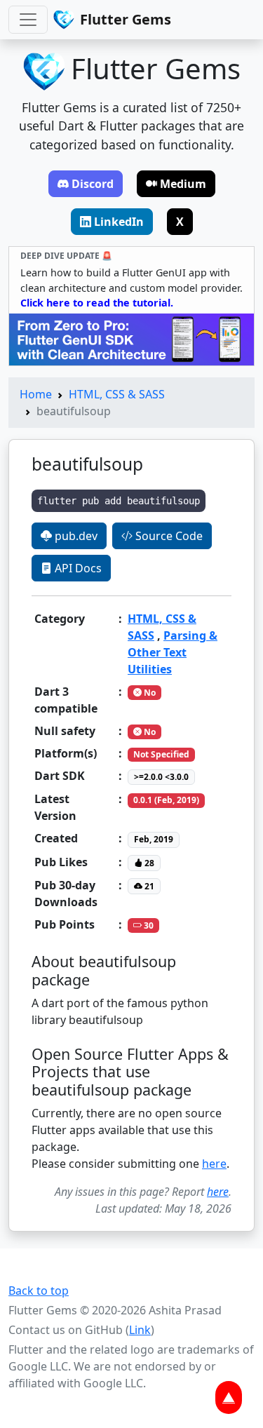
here (214, 1163)
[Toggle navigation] (28, 20)
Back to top (38, 1290)
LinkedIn (119, 221)
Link (140, 1330)
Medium (183, 183)
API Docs (77, 568)
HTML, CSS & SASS (117, 394)
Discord (93, 183)
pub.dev (74, 536)
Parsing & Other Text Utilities (172, 652)
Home (36, 394)
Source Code (168, 536)
